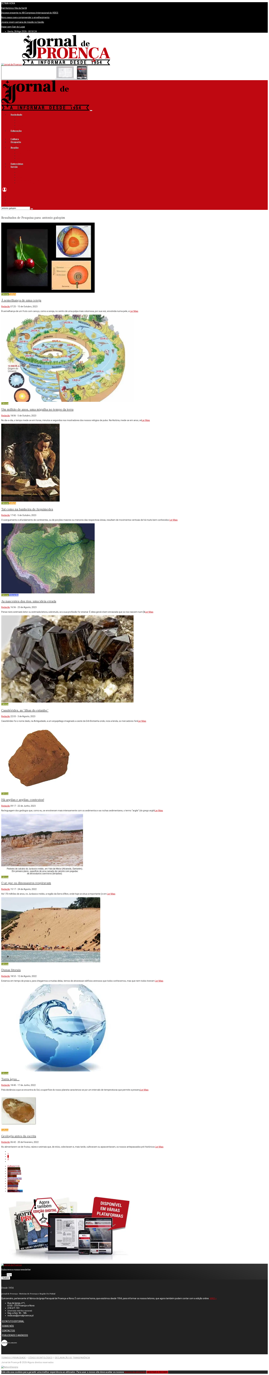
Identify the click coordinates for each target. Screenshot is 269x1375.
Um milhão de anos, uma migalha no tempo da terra (37, 409)
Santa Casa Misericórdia (28, 180)
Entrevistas (17, 163)
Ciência (20, 120)
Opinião (20, 123)
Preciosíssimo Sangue (27, 183)
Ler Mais (134, 311)
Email (4, 1274)
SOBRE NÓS (8, 1326)
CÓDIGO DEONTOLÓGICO (40, 1357)
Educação (16, 130)
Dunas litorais (11, 970)
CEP (19, 172)
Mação (20, 161)
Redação (5, 306)
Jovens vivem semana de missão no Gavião (22, 22)
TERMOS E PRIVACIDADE (13, 1357)
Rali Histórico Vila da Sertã (14, 8)
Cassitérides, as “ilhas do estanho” (24, 710)
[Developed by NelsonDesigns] (9, 1367)
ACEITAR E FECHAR (157, 1372)
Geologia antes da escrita (18, 1136)
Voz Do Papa (22, 169)
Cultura (15, 139)
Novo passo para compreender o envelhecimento (25, 17)
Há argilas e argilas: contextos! (22, 800)
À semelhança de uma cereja (21, 300)
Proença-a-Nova (24, 150)
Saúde (19, 128)
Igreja (14, 166)
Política (20, 125)
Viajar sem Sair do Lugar (13, 27)
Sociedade (16, 114)
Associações (22, 117)
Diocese (20, 175)
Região (15, 147)
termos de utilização (135, 1372)
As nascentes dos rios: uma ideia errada (28, 601)
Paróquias (21, 177)
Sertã (19, 153)
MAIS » (213, 1298)
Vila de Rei (21, 158)
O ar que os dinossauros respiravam (26, 883)
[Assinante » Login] (4, 192)
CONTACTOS (8, 1330)
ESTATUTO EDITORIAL (13, 1321)
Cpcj (19, 136)
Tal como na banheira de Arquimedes (27, 509)
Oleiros (20, 156)
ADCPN (20, 145)
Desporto (16, 142)
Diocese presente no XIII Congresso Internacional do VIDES (29, 13)
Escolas (20, 133)
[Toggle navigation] (91, 110)
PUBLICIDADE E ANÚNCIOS (15, 1335)
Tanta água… (10, 1079)
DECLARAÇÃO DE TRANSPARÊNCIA (72, 1357)
